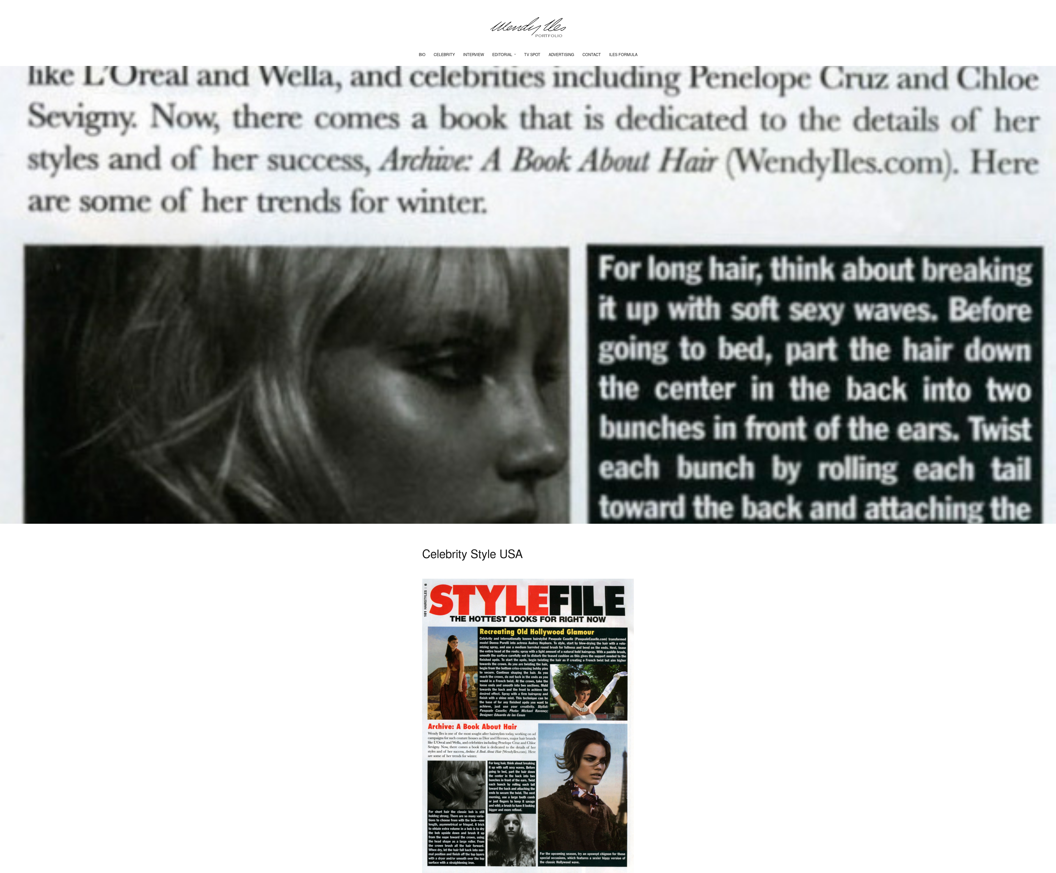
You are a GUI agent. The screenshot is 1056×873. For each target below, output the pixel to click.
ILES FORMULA (623, 54)
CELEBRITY (444, 54)
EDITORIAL (502, 54)
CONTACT (591, 54)
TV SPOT (532, 54)
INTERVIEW (473, 54)
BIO (422, 54)
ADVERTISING (561, 54)
